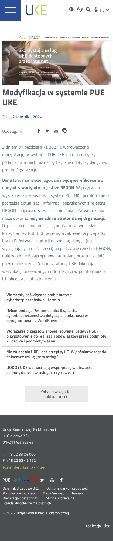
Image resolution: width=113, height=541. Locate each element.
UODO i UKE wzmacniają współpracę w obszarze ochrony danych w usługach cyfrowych (49, 370)
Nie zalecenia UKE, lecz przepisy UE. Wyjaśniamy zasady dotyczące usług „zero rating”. (56, 354)
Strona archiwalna (60, 498)
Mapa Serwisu (53, 493)
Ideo (106, 525)
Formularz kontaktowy (24, 467)
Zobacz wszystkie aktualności (56, 394)
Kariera (77, 493)
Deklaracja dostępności (20, 498)
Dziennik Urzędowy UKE (21, 488)
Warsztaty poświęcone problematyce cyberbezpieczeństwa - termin (39, 297)
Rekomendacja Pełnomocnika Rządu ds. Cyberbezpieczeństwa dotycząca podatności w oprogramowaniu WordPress (47, 315)
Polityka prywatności (19, 493)
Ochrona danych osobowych (67, 488)
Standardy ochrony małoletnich (27, 503)
